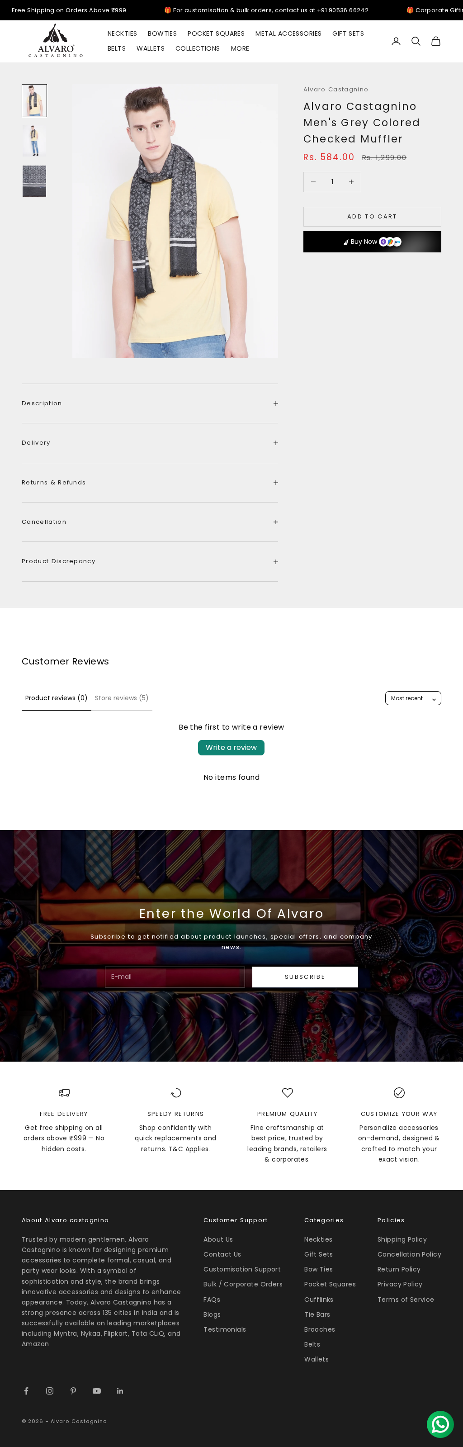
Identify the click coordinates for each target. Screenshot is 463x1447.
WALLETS (151, 48)
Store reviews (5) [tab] (122, 697)
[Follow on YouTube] (96, 1390)
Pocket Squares (330, 1284)
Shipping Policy (402, 1239)
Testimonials (224, 1329)
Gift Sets (318, 1254)
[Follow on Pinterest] (73, 1390)
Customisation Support (242, 1269)
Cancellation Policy (409, 1254)
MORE (240, 48)
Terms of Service (406, 1299)
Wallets (316, 1359)
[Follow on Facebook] (26, 1390)
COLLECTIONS (197, 48)
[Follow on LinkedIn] (120, 1390)
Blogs (212, 1314)
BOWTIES (162, 33)
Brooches (319, 1329)
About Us (218, 1239)
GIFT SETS (348, 33)
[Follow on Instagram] (49, 1390)
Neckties (318, 1239)
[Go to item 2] (34, 140)
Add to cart (372, 216)
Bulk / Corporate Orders (243, 1284)
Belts (312, 1344)
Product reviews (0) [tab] (56, 697)
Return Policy (399, 1269)
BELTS (117, 48)
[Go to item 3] (34, 181)
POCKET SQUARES (216, 33)
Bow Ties (318, 1269)
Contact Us (222, 1254)
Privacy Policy (400, 1284)
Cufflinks (319, 1299)
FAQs (211, 1299)
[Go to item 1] (34, 100)
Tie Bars (317, 1314)
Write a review (231, 747)
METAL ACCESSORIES (288, 33)
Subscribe (305, 977)
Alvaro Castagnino (336, 89)
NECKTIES (122, 33)
